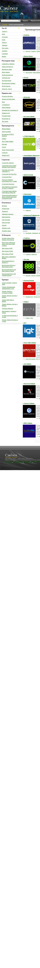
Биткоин (4, 206)
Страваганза (6, 104)
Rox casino (5, 48)
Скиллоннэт (28, 194)
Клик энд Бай (6, 222)
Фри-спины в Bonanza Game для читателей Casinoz (8, 244)
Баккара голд (6, 113)
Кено (3, 102)
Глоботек (27, 238)
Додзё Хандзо (6, 86)
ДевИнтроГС (6, 155)
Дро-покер (5, 121)
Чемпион (4, 45)
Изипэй (4, 225)
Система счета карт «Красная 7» (8, 170)
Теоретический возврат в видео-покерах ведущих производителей (9, 197)
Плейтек (26, 35)
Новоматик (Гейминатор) (31, 215)
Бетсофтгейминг (29, 116)
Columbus (5, 53)
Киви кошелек (6, 217)
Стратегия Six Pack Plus (9, 174)
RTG (37, 359)
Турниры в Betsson (7, 308)
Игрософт (27, 97)
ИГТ (25, 323)
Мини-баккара (6, 107)
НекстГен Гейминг (29, 383)
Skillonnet (28, 210)
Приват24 (5, 211)
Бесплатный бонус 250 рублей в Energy (9, 274)
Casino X (4, 31)
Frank (3, 40)
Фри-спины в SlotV (7, 251)
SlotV (3, 34)
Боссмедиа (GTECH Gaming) (8, 135)
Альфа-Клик (5, 208)
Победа (4, 42)
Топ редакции (18, 461)
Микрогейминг (28, 56)
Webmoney (27, 461)
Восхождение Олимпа (8, 83)
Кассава (26, 259)
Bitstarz (4, 56)
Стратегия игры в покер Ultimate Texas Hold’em (9, 166)
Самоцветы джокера (8, 64)
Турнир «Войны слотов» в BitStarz (9, 305)
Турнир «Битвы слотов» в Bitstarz (9, 296)
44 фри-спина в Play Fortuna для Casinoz (8, 239)
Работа (35, 462)
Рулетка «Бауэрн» (7, 96)
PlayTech (28, 51)
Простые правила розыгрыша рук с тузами (9, 180)
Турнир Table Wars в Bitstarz (8, 300)
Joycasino (5, 37)
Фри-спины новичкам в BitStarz (9, 257)
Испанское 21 (6, 118)
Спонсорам (8, 462)
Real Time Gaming (30, 359)
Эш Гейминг (27, 364)
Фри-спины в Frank (7, 254)
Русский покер (6, 116)
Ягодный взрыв (6, 80)
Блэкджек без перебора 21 (10, 110)
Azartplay (4, 51)
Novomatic (28, 233)
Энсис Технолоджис (8, 150)
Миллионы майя (7, 69)
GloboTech (34, 254)
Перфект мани (6, 231)
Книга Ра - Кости (7, 89)
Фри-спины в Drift (7, 248)
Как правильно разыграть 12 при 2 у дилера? (9, 187)
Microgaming (29, 72)
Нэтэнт (26, 77)
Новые (33, 461)
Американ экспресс (8, 214)
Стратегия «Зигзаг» (8, 163)
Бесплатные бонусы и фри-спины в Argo (8, 266)
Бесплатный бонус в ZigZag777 (8, 261)
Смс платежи (6, 220)
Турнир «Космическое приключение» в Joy (8, 287)
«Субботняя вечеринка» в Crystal (10, 316)
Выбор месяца (9, 461)
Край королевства (7, 75)
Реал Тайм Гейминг (30, 343)
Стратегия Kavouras (8, 184)
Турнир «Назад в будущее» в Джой (7, 292)
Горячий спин (6, 78)
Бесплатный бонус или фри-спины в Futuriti (9, 270)
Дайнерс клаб (6, 228)
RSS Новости (28, 462)
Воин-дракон (6, 72)
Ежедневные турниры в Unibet (9, 312)
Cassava (33, 275)
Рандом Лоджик (29, 280)
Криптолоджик (28, 175)
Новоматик (35, 233)
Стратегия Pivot (7, 177)
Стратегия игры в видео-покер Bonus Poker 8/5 (9, 191)
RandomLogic (29, 296)
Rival (31, 318)
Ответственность (18, 462)
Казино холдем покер (8, 99)
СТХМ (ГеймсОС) (29, 136)
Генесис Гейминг (29, 403)
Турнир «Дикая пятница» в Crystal (10, 320)
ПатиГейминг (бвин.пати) (31, 155)
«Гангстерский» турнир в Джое (9, 283)
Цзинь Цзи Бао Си (7, 66)
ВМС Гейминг (28, 423)
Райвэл (26, 302)
